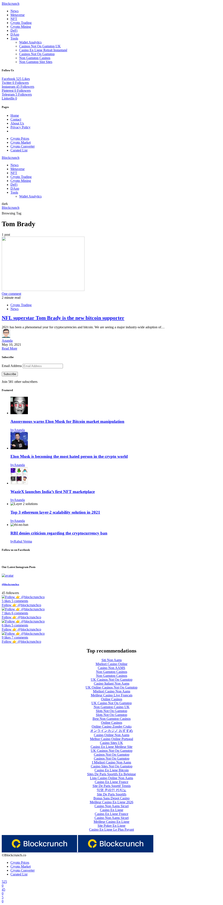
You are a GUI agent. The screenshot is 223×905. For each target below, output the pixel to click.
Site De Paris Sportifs (111, 794)
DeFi (13, 30)
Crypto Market (20, 142)
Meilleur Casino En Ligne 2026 (111, 802)
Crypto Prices (19, 138)
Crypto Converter (22, 146)
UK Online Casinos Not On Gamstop (111, 687)
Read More (9, 348)
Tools (14, 38)
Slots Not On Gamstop (111, 711)
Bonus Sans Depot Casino (111, 798)
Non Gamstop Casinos (34, 58)
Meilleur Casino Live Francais (111, 695)
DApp (14, 34)
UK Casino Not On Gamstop (111, 703)
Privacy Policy (20, 127)
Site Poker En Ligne (111, 825)
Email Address (12, 366)
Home (14, 115)
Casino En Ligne (111, 810)
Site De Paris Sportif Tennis (112, 786)
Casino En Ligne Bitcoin (112, 770)
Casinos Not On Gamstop (37, 54)
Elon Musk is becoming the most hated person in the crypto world (69, 456)
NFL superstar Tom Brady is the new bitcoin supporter (63, 318)
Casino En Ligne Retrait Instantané (43, 50)
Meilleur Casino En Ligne (111, 822)
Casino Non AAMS (111, 668)
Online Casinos (111, 699)
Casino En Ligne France (111, 782)
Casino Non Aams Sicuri (112, 806)
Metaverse (17, 15)
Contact (15, 119)
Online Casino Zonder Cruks (112, 726)
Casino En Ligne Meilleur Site (111, 747)
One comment (11, 294)
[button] (5, 204)
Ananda (7, 340)
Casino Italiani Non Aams (111, 683)
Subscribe (9, 374)
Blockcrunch (10, 3)
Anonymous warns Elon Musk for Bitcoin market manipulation (67, 421)
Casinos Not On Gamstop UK (40, 46)
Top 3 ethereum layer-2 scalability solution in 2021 (55, 512)
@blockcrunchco (10, 584)
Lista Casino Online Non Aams (111, 778)
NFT (13, 19)
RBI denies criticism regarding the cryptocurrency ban (58, 533)
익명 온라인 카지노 (111, 790)
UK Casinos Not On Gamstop (111, 679)
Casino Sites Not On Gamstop (111, 766)
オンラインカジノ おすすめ (111, 730)
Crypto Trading (21, 23)
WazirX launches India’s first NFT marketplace (52, 491)
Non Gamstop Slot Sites (35, 62)
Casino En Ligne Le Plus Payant (111, 829)
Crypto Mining (20, 26)
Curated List (18, 150)
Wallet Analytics (30, 42)
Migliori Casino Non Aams (111, 691)
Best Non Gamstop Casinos (112, 719)
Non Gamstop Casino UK (112, 707)
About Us (17, 123)
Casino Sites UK (111, 743)
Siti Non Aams (111, 660)
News (14, 11)
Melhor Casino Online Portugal (111, 739)
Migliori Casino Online (111, 664)
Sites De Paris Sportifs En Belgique (111, 774)
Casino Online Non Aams (111, 735)
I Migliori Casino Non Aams (111, 762)
